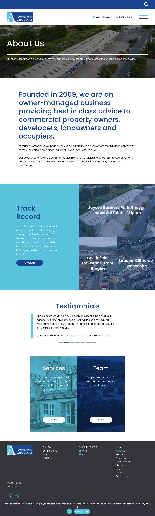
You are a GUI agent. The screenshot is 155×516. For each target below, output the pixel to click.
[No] (151, 507)
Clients (119, 465)
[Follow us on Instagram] (16, 495)
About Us (120, 450)
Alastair (109, 17)
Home (119, 447)
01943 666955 (126, 17)
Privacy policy (82, 511)
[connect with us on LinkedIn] (9, 495)
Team (119, 472)
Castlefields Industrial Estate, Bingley (98, 272)
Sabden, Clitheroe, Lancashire (136, 274)
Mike (98, 17)
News (118, 468)
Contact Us (122, 476)
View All (30, 262)
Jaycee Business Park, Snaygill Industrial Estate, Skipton (117, 221)
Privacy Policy (14, 482)
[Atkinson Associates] (20, 16)
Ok (69, 511)
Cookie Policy (14, 486)
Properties (121, 458)
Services (120, 454)
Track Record (123, 461)
